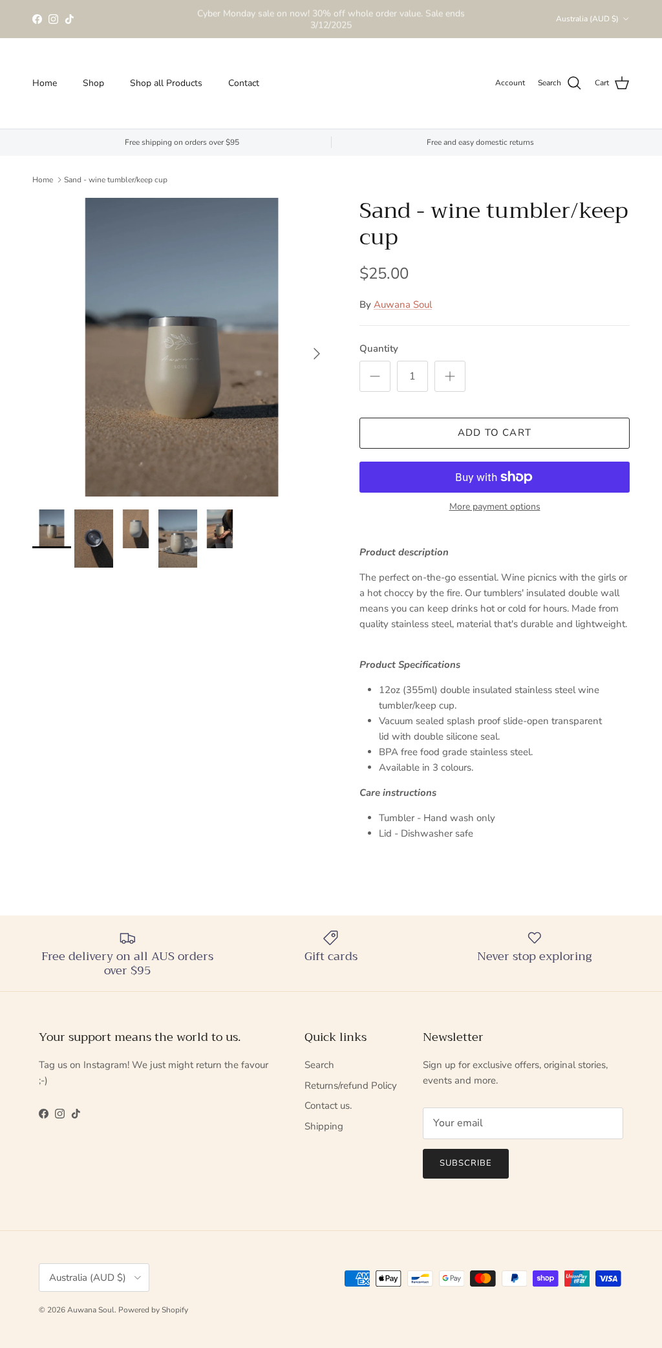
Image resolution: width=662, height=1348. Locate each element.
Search (319, 1064)
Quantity (378, 348)
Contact (243, 83)
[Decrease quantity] (374, 376)
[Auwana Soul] (331, 83)
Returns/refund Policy (350, 1085)
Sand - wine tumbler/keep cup (115, 180)
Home (44, 83)
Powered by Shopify (153, 1310)
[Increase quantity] (449, 376)
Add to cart (494, 432)
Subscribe (466, 1163)
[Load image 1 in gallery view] (181, 347)
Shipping (323, 1126)
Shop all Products (166, 83)
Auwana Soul (403, 304)
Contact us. (328, 1105)
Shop (93, 83)
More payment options (494, 507)
